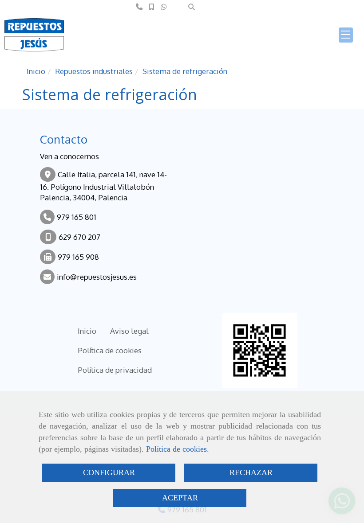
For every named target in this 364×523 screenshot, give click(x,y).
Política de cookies (176, 449)
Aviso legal (129, 331)
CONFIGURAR (109, 472)
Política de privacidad (115, 370)
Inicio (87, 331)
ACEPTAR (180, 497)
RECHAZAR (251, 472)
